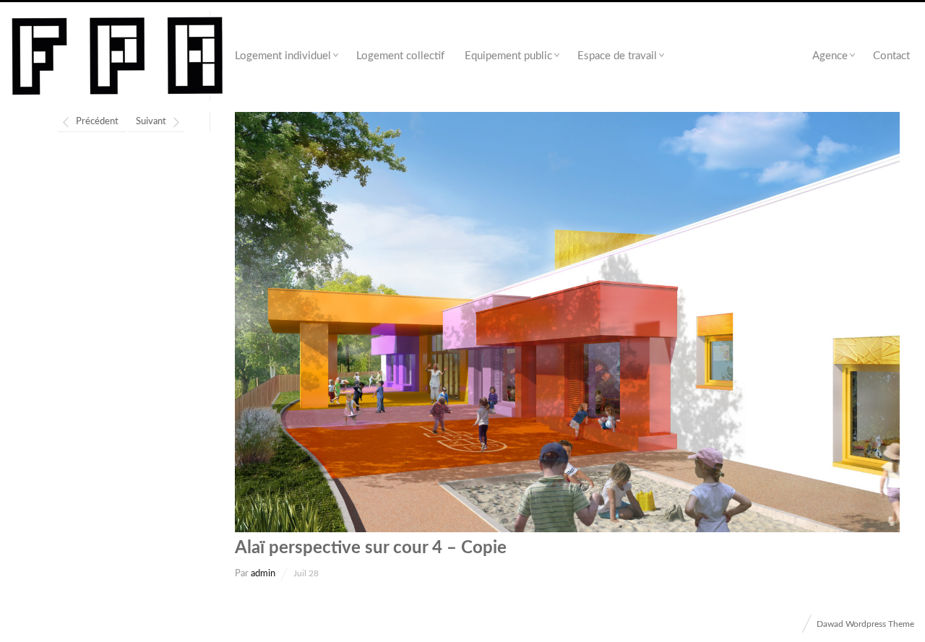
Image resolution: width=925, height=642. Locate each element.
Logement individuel (283, 56)
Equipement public (508, 56)
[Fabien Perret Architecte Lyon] (117, 56)
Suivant (151, 121)
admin (263, 573)
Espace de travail (617, 56)
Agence (830, 56)
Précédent (97, 121)
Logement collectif (400, 56)
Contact (891, 56)
